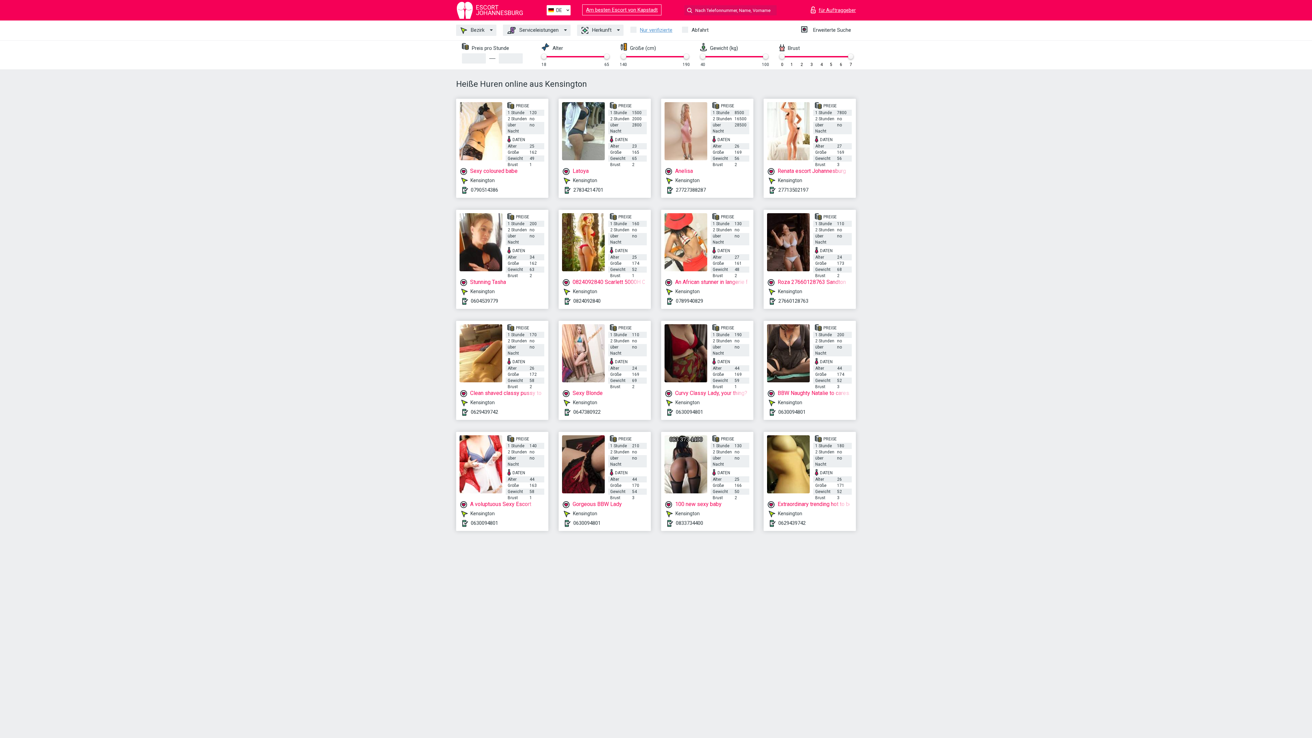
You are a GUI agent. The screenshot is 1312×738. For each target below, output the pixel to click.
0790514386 (484, 190)
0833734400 (689, 523)
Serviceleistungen (538, 30)
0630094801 (689, 412)
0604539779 (484, 301)
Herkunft (601, 30)
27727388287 (691, 190)
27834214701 (588, 190)
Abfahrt (700, 30)
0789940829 (689, 301)
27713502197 (793, 190)
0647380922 (587, 412)
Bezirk (476, 30)
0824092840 (587, 301)
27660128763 (793, 301)
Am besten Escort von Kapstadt (622, 10)
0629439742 (484, 412)
